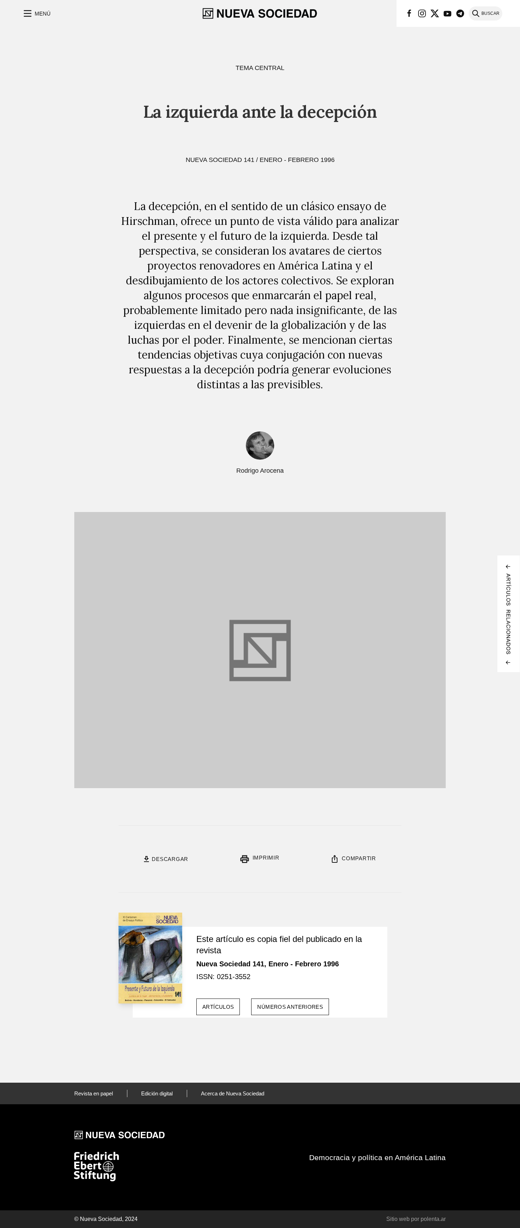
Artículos (218, 1007)
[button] (36, 13)
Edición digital (157, 1093)
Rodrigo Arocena (260, 470)
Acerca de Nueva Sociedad (232, 1093)
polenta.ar (433, 1219)
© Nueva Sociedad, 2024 (106, 1219)
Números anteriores (290, 1007)
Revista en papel (93, 1093)
